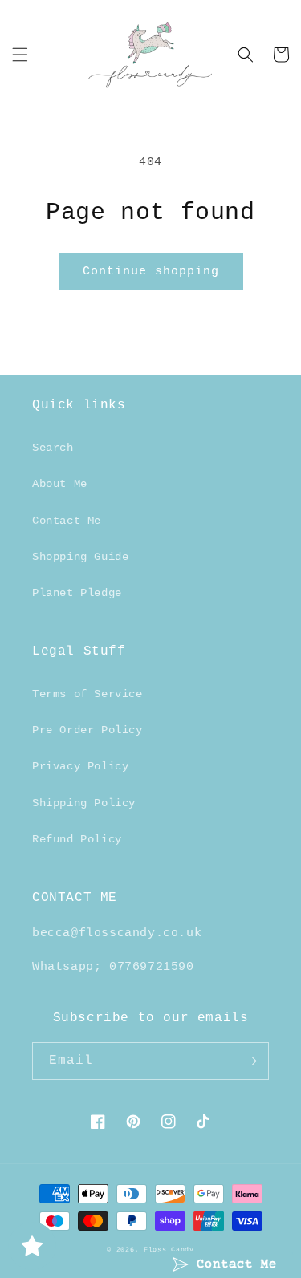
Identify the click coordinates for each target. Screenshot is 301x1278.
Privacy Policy (80, 766)
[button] (20, 54)
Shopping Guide (80, 556)
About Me (59, 483)
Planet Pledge (77, 592)
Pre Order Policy (87, 730)
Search (53, 447)
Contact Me (66, 520)
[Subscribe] (250, 1061)
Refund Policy (77, 839)
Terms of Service (87, 694)
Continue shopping (151, 271)
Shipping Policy (84, 803)
